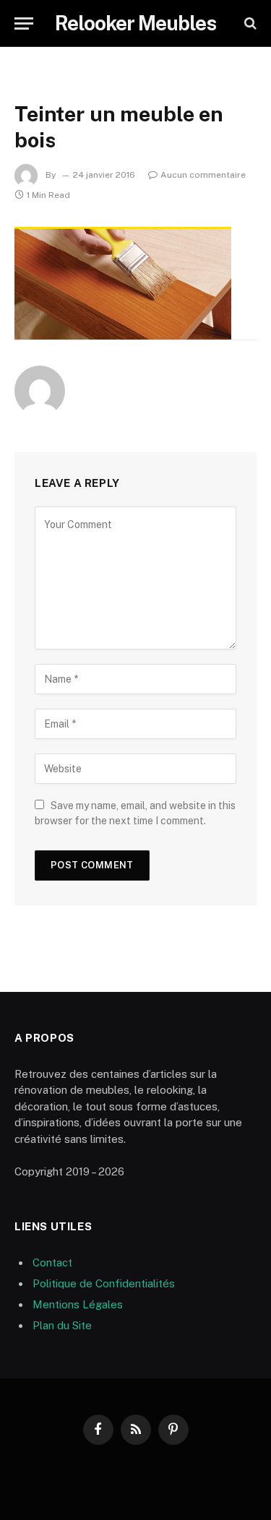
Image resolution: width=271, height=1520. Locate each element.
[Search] (249, 23)
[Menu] (23, 23)
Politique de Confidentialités (104, 1283)
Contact (52, 1262)
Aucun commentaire (203, 175)
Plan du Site (62, 1325)
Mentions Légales (78, 1304)
